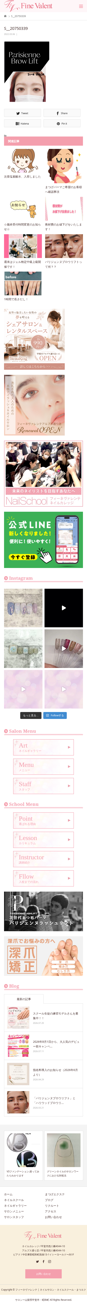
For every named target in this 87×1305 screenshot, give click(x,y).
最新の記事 (24, 999)
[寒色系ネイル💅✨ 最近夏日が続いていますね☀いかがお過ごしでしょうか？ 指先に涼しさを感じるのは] (23, 608)
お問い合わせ (53, 1217)
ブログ (49, 1200)
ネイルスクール (14, 1200)
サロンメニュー (14, 1211)
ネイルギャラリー (15, 1205)
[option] (23, 1155)
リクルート (52, 1205)
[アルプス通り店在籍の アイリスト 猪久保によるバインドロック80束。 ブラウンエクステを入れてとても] (64, 608)
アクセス (50, 1211)
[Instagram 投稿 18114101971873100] (23, 689)
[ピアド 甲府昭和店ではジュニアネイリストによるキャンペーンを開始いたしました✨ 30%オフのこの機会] (64, 689)
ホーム (8, 1194)
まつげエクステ (55, 1194)
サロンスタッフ (14, 1217)
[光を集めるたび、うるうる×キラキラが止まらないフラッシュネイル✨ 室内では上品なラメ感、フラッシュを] (64, 648)
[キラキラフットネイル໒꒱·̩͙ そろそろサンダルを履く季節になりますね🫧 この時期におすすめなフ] (23, 648)
